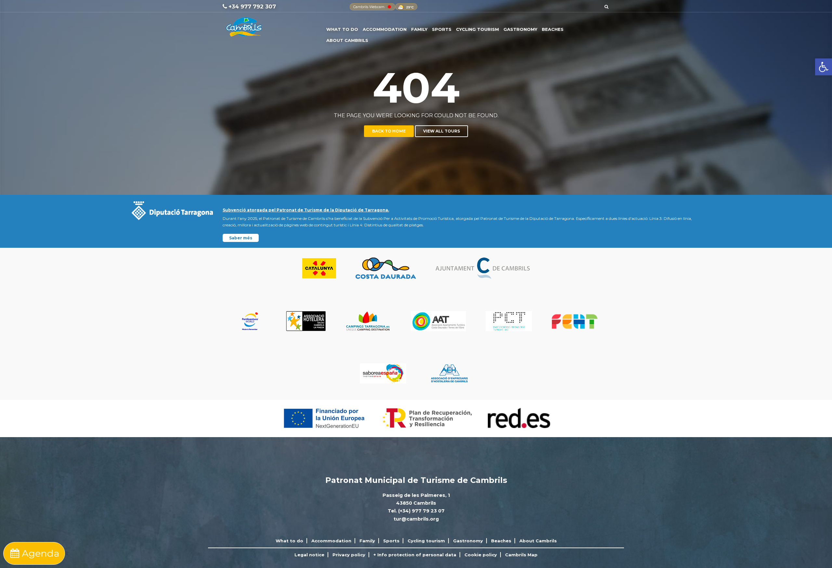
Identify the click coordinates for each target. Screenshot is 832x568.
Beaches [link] (553, 29)
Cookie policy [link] (480, 554)
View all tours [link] (441, 131)
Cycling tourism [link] (477, 29)
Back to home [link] (389, 131)
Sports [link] (441, 29)
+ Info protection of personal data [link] (414, 554)
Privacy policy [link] (348, 554)
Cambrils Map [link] (521, 554)
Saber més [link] (240, 237)
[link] (823, 66)
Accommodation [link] (385, 29)
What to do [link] (342, 29)
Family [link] (419, 29)
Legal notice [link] (309, 554)
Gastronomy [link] (520, 29)
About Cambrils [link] (347, 40)
